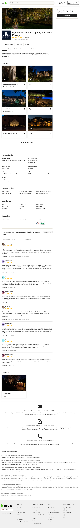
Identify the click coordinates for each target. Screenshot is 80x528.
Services (22, 49)
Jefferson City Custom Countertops (50, 486)
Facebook (68, 512)
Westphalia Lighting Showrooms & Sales (45, 480)
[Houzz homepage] (6, 3)
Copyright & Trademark (22, 521)
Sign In (49, 521)
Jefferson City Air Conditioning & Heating (18, 487)
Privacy (18, 512)
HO (3, 277)
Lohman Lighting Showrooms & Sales (37, 478)
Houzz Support (51, 517)
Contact (50, 519)
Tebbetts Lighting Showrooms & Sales (25, 480)
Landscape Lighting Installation (8, 495)
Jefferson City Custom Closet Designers (11, 486)
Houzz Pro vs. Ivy (36, 512)
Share (20, 44)
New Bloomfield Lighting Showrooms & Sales (58, 478)
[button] (3, 3)
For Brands (35, 521)
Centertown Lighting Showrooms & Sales (32, 477)
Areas (28, 49)
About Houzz (20, 507)
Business (16, 49)
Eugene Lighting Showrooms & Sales (52, 477)
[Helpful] (2, 256)
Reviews (41, 49)
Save (28, 44)
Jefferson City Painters (27, 489)
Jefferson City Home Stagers (14, 489)
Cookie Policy (20, 517)
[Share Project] (24, 84)
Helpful (5, 256)
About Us (4, 49)
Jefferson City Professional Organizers (31, 486)
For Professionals (36, 507)
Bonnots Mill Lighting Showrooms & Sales (11, 477)
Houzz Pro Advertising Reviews (39, 514)
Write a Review (47, 232)
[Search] (10, 3)
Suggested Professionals (54, 512)
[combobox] (32, 3)
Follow (50, 173)
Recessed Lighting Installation (24, 495)
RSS (67, 517)
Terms (18, 514)
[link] (5, 253)
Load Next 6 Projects (27, 142)
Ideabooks (47, 49)
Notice (23, 512)
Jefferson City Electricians (35, 487)
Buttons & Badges (36, 523)
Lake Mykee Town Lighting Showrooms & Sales (15, 478)
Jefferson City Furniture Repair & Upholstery (53, 487)
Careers (18, 510)
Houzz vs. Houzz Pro (37, 510)
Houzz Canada (51, 507)
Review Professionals (53, 510)
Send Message (67, 15)
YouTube (68, 515)
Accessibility (51, 514)
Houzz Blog (68, 507)
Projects (10, 49)
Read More (4, 56)
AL (3, 261)
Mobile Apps (20, 519)
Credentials (34, 49)
